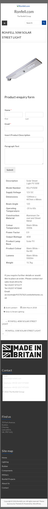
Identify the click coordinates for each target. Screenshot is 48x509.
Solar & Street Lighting (15, 311)
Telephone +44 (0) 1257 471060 (16, 383)
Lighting (5, 462)
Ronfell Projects (8, 479)
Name (8, 110)
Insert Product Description (17, 135)
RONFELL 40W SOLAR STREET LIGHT (19, 322)
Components (7, 470)
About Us (6, 483)
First (6, 119)
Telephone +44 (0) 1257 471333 (16, 387)
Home (4, 457)
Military (5, 475)
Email (8, 124)
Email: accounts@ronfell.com (12, 377)
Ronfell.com (24, 11)
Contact (5, 488)
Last (27, 119)
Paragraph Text (12, 146)
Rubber (5, 466)
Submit (10, 170)
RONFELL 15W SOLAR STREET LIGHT (21, 332)
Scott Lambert (11, 307)
